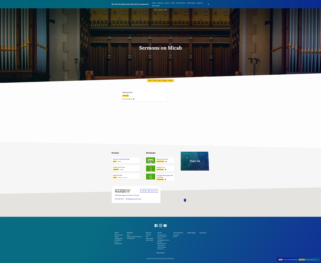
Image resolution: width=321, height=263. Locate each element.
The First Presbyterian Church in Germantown (130, 4)
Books (159, 80)
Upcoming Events (162, 235)
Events (173, 3)
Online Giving (191, 3)
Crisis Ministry (130, 238)
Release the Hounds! (162, 159)
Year (147, 236)
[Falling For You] (150, 168)
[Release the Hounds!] (150, 160)
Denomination (118, 243)
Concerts (159, 238)
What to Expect (119, 235)
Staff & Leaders (119, 238)
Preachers (148, 235)
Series (154, 80)
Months (170, 80)
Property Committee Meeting (121, 159)
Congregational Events (163, 240)
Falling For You (160, 167)
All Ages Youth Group (119, 167)
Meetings (159, 242)
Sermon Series (149, 240)
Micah (165, 9)
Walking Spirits (127, 92)
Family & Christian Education (134, 236)
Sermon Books (149, 238)
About (154, 3)
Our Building (118, 240)
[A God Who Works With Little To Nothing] (150, 177)
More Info (144, 190)
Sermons (167, 3)
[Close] (318, 259)
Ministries (160, 3)
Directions (153, 190)
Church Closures (161, 236)
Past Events (160, 249)
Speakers (165, 80)
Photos (175, 236)
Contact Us (199, 3)
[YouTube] (165, 225)
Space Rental (155, 5)
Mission (117, 236)
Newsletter (176, 235)
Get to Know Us (180, 3)
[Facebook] (156, 225)
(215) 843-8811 (119, 199)
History (117, 242)
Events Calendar (161, 247)
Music (128, 235)
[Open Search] (208, 4)
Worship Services (161, 243)
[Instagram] (160, 225)
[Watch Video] (134, 99)
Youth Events (160, 245)
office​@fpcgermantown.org (133, 199)
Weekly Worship (117, 175)
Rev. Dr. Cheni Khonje (127, 99)
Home (155, 9)
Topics (150, 80)
